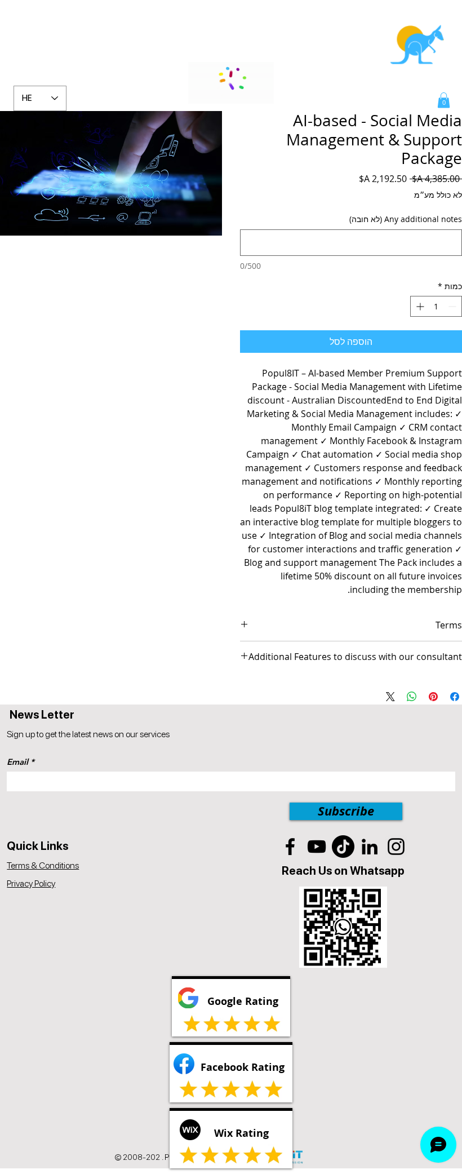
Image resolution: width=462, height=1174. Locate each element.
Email (17, 761)
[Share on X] (390, 696)
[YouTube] (316, 846)
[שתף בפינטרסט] (433, 696)
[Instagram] (396, 846)
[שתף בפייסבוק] (454, 696)
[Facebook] (290, 846)
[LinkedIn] (369, 846)
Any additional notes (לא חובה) (405, 219)
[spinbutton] (436, 306)
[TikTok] (343, 846)
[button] (443, 100)
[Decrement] (453, 306)
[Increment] (419, 306)
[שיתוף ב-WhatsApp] (412, 696)
